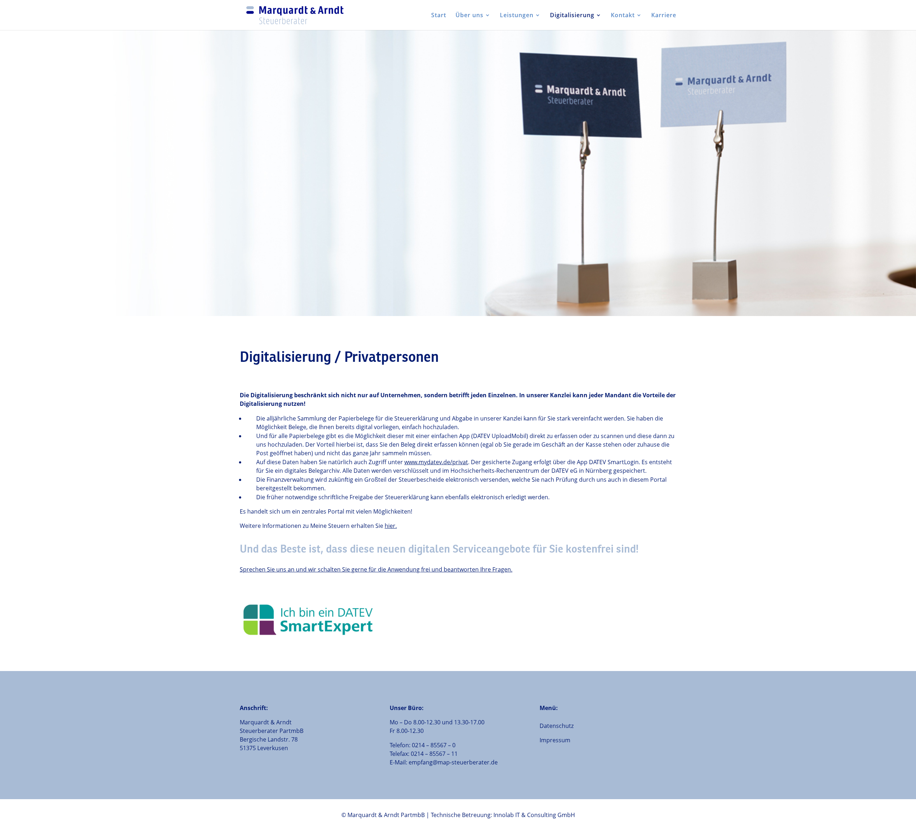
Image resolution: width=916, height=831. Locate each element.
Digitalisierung (572, 16)
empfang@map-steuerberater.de (453, 762)
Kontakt (623, 16)
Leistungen (516, 16)
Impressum (555, 740)
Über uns (469, 16)
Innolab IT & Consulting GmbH (534, 815)
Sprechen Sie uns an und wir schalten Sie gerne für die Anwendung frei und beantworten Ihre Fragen (375, 569)
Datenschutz (557, 726)
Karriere (663, 16)
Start (438, 16)
